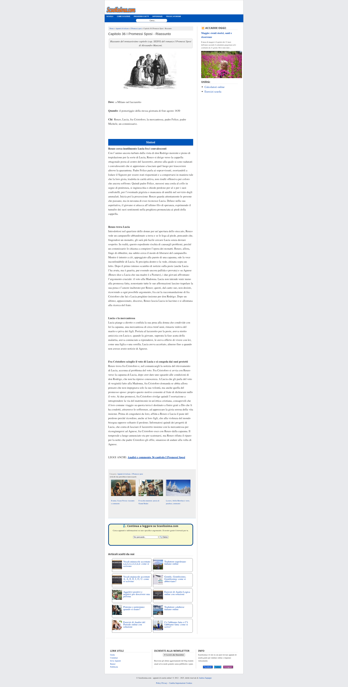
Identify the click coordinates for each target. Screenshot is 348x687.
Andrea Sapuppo (205, 678)
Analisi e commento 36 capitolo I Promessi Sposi (156, 457)
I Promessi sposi (137, 474)
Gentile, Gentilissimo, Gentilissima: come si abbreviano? (175, 579)
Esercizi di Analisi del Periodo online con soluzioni (134, 624)
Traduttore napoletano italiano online (175, 562)
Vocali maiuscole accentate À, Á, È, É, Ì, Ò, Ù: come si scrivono (136, 579)
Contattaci (114, 657)
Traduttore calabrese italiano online (174, 608)
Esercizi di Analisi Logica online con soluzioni (177, 593)
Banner (113, 664)
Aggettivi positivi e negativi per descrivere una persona (136, 594)
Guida (112, 654)
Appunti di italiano (124, 474)
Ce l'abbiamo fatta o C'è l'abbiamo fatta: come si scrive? (176, 624)
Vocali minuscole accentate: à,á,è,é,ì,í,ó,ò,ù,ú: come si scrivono (137, 564)
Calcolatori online (215, 87)
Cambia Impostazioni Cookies (180, 683)
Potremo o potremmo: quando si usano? (134, 608)
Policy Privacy (161, 683)
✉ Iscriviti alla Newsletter (174, 655)
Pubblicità (114, 667)
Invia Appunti (115, 660)
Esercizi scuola (213, 91)
